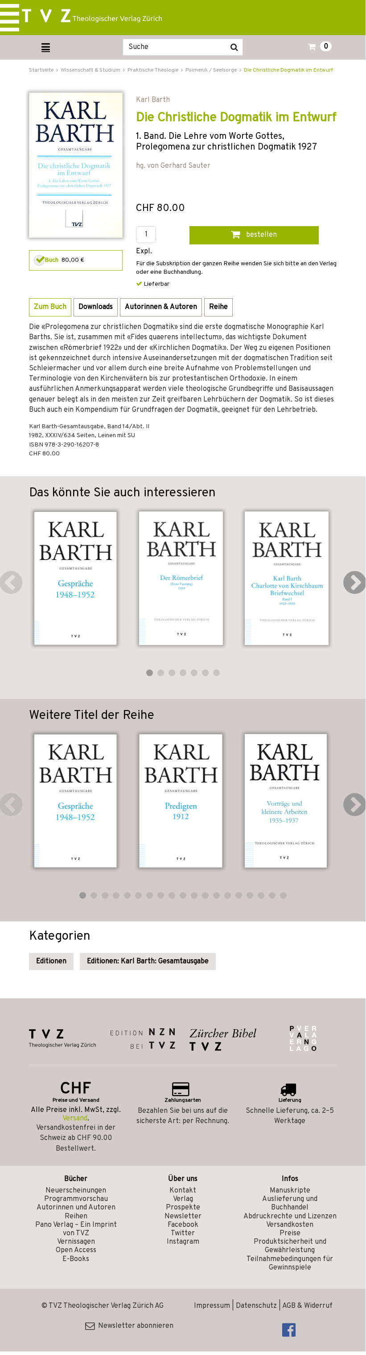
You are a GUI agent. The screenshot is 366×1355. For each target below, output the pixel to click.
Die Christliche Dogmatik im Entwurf (288, 70)
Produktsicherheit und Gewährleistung (290, 1246)
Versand (74, 1118)
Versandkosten (289, 1225)
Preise (290, 1233)
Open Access (76, 1250)
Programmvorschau (76, 1199)
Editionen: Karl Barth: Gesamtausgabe (148, 961)
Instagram (183, 1241)
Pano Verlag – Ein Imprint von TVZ (76, 1229)
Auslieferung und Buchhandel (289, 1203)
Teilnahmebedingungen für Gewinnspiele (290, 1263)
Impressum (212, 1306)
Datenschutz (256, 1306)
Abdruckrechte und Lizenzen (290, 1216)
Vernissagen (76, 1241)
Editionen (51, 961)
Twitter (183, 1233)
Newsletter (183, 1216)
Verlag (183, 1199)
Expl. (144, 251)
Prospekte (183, 1207)
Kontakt (182, 1190)
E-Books (75, 1259)
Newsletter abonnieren (134, 1326)
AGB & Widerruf (307, 1306)
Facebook (183, 1225)
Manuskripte (290, 1190)
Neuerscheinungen (75, 1190)
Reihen (76, 1216)
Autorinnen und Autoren (76, 1207)
